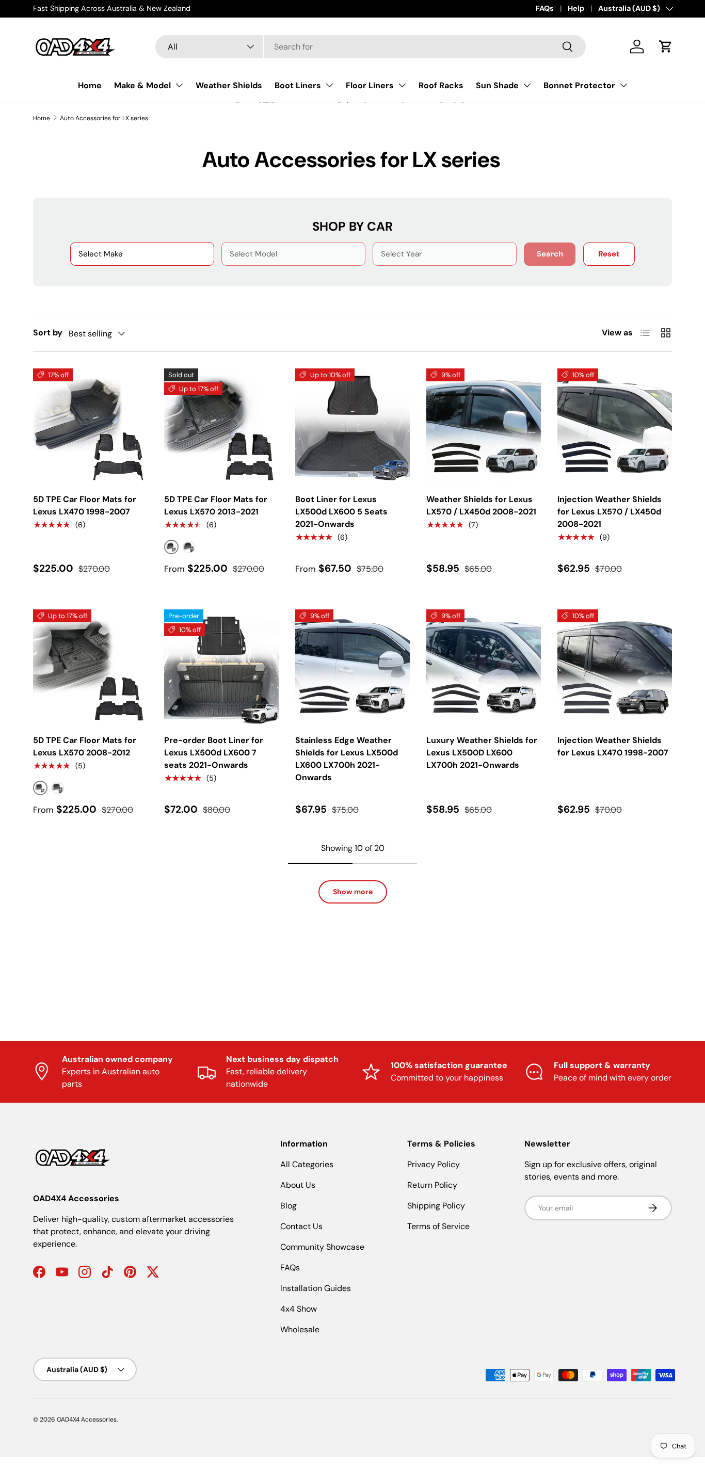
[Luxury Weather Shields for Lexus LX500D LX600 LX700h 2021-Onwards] (483, 666)
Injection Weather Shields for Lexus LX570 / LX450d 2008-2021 (609, 511)
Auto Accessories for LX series (104, 118)
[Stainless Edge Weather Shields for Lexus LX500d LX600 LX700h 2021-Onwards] (352, 666)
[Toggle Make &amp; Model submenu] (179, 85)
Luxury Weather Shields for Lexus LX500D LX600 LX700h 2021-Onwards (481, 752)
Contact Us (301, 1226)
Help (576, 8)
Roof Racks (441, 85)
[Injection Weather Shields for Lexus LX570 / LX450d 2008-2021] (614, 425)
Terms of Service (438, 1226)
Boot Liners (298, 85)
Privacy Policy (433, 1164)
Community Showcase (322, 1246)
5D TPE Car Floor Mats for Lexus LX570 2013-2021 (215, 505)
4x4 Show (298, 1308)
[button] (665, 46)
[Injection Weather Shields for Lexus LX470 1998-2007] (614, 666)
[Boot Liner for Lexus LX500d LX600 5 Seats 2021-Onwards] (352, 425)
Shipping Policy (436, 1205)
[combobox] (370, 46)
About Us (297, 1185)
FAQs (545, 8)
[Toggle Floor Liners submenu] (402, 85)
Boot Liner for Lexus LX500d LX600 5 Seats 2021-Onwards (341, 511)
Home (90, 85)
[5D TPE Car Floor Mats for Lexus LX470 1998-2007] (90, 425)
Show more (353, 891)
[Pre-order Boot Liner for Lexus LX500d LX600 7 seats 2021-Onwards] (221, 666)
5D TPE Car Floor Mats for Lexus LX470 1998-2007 (84, 505)
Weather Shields (229, 85)
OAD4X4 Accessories (87, 1419)
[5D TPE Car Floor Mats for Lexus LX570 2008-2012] (90, 666)
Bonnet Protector (579, 85)
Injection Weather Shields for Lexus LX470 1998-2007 (612, 746)
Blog (288, 1205)
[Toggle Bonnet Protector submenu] (623, 85)
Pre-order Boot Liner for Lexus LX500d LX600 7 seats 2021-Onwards (213, 752)
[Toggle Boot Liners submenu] (329, 85)
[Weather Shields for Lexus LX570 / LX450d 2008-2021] (483, 425)
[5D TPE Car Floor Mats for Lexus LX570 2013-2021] (221, 425)
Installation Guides (315, 1288)
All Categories (306, 1164)
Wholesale (299, 1329)
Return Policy (432, 1185)
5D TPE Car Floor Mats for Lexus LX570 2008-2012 (84, 746)
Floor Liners (370, 85)
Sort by (47, 332)
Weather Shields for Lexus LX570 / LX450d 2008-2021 (481, 505)
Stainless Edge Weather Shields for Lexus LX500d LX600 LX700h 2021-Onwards (346, 759)
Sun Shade (497, 85)
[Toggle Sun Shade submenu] (527, 85)
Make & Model (142, 85)
